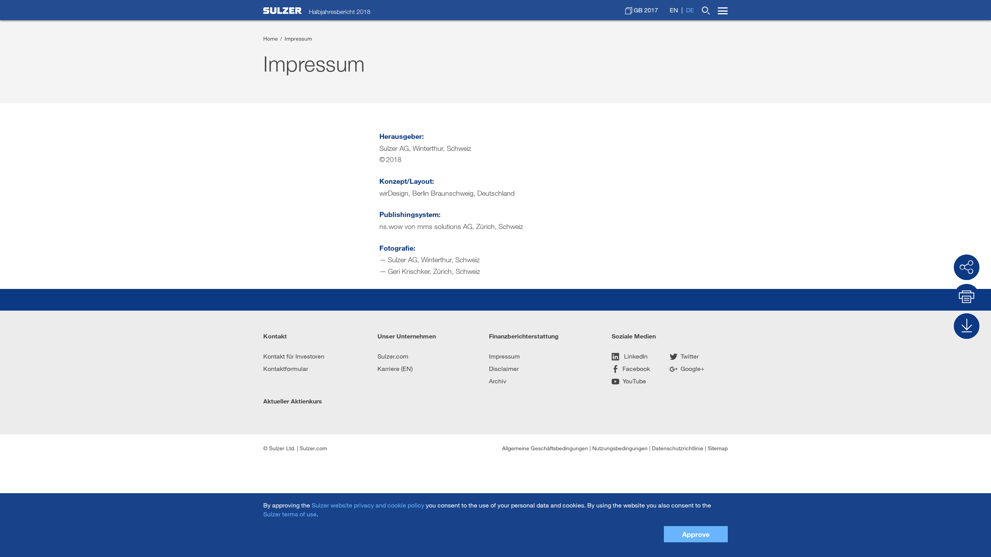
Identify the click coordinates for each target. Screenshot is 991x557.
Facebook (636, 368)
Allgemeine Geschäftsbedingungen (545, 448)
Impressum (504, 356)
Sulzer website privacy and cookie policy (368, 505)
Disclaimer (504, 368)
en (674, 10)
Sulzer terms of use (290, 514)
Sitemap (718, 448)
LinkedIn (635, 356)
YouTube (634, 380)
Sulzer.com (392, 356)
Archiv (497, 380)
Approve (696, 534)
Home (270, 38)
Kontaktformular (285, 368)
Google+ (693, 368)
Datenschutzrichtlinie (677, 448)
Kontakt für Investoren (293, 356)
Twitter (690, 356)
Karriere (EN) (395, 368)
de (690, 10)
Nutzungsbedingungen (620, 448)
